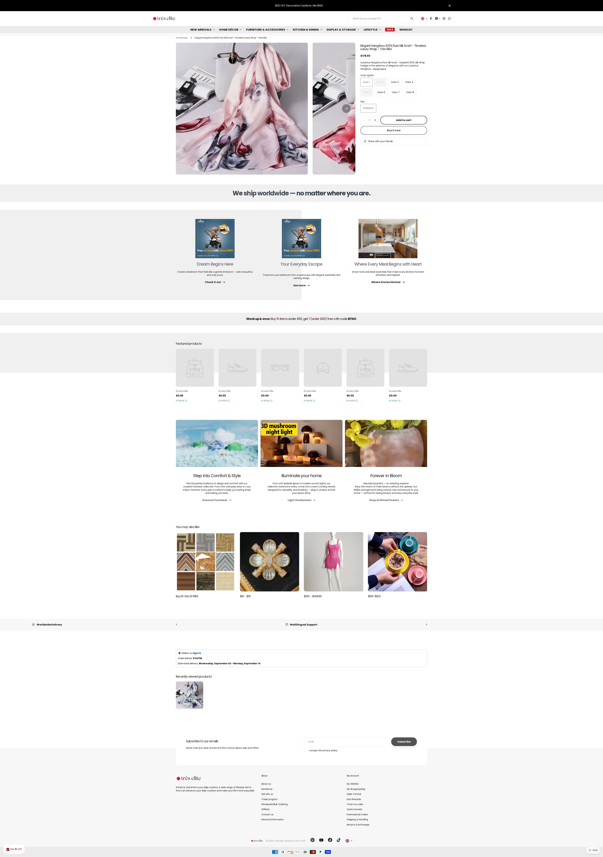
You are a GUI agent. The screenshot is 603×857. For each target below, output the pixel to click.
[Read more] (437, 19)
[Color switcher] (431, 19)
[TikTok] (338, 837)
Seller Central (354, 790)
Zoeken (412, 18)
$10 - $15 (245, 596)
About (264, 772)
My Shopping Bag (356, 785)
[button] (185, 109)
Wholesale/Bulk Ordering (274, 801)
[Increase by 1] (375, 120)
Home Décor (228, 30)
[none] (176, 624)
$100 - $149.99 (312, 596)
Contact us (267, 811)
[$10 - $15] (269, 561)
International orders (357, 811)
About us (266, 780)
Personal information (272, 816)
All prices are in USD (295, 837)
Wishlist (406, 30)
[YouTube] (321, 837)
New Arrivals (200, 30)
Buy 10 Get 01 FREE (187, 596)
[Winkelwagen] (449, 19)
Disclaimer (267, 785)
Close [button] (449, 5)
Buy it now (394, 130)
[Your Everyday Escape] (301, 240)
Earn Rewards (354, 796)
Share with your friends (380, 141)
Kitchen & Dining (306, 30)
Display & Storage (341, 30)
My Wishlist (352, 780)
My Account (353, 772)
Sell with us (267, 790)
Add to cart (403, 120)
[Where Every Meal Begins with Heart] (388, 240)
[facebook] (330, 837)
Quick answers (354, 806)
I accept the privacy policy (323, 747)
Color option (367, 75)
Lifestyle (371, 30)
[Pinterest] (312, 837)
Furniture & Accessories (265, 30)
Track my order (355, 801)
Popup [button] (186, 400)
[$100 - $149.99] (333, 561)
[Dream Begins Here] (215, 240)
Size (362, 101)
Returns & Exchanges (358, 821)
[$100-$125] (397, 561)
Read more (379, 68)
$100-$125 (374, 596)
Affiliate (265, 806)
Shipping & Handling (357, 816)
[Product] (195, 368)
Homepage (182, 37)
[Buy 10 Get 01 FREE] (205, 561)
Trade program (269, 796)
